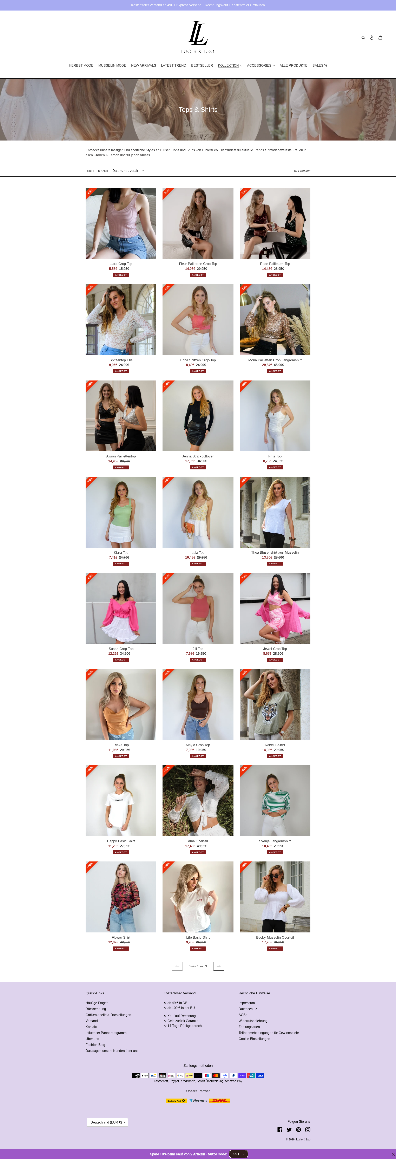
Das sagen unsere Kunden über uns (112, 1051)
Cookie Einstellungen (254, 1039)
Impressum (247, 1003)
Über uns (92, 1039)
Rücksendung (96, 1009)
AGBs (243, 1015)
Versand (92, 1021)
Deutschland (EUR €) (106, 1122)
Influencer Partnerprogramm (106, 1033)
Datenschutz (248, 1009)
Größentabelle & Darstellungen (108, 1015)
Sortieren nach (97, 171)
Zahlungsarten (249, 1027)
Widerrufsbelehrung (253, 1021)
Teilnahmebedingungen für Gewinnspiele (269, 1033)
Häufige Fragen (97, 1003)
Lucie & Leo (303, 1139)
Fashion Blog (95, 1045)
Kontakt (91, 1027)
